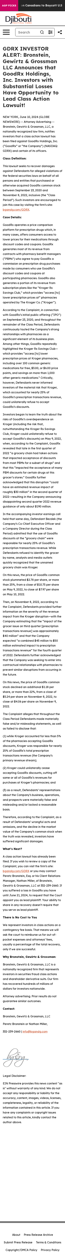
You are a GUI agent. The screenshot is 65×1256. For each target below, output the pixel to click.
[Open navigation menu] (6, 32)
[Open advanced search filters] (50, 32)
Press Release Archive (38, 1234)
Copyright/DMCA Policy (21, 1250)
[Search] (42, 32)
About (16, 1234)
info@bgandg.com (35, 1031)
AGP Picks (9, 5)
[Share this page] (59, 32)
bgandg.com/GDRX (16, 209)
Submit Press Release (18, 1242)
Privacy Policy (50, 1250)
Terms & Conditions (48, 1242)
